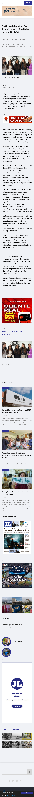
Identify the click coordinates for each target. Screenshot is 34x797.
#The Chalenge (7, 334)
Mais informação (11, 795)
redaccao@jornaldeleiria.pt (9, 87)
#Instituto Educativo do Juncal (12, 331)
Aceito (27, 792)
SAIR (28, 2)
